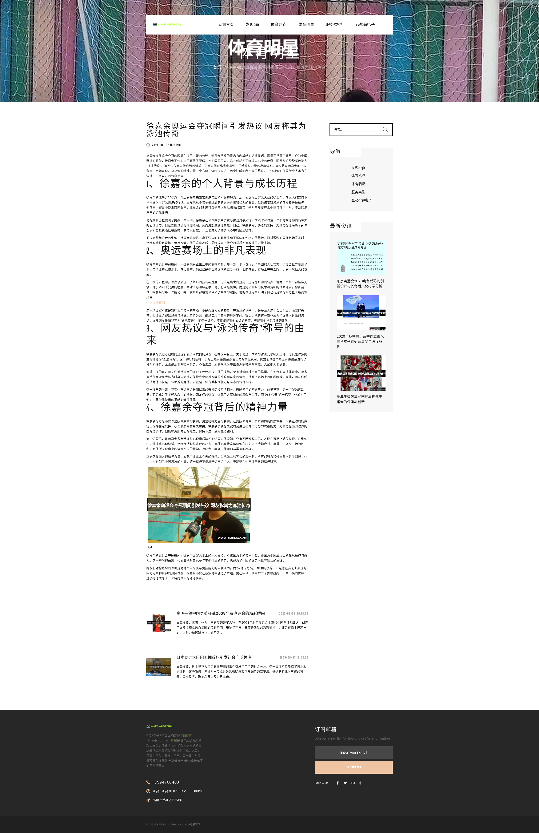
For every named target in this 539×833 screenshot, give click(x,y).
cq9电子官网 (192, 824)
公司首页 (226, 25)
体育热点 (279, 25)
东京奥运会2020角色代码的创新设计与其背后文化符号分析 (360, 284)
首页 (217, 67)
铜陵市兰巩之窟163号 (167, 800)
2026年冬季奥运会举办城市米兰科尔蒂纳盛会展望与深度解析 (360, 341)
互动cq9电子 (364, 25)
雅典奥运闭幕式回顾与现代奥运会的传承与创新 (359, 399)
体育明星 (306, 25)
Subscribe (354, 767)
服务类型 (334, 25)
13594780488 (166, 782)
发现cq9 (252, 25)
